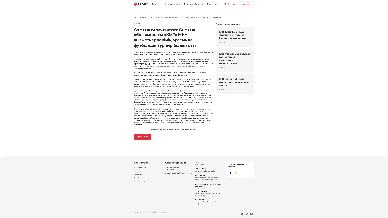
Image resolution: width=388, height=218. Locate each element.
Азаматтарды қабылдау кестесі (178, 173)
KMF (135, 17)
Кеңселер (188, 4)
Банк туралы (212, 4)
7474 (197, 162)
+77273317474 (201, 169)
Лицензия (138, 174)
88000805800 (201, 176)
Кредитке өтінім (246, 4)
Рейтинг (137, 171)
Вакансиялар (139, 181)
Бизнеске (156, 4)
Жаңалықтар (143, 17)
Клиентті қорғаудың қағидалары (173, 169)
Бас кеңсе (199, 200)
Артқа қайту (142, 137)
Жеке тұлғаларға (172, 4)
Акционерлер (140, 168)
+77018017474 (201, 191)
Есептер (137, 178)
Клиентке (199, 4)
